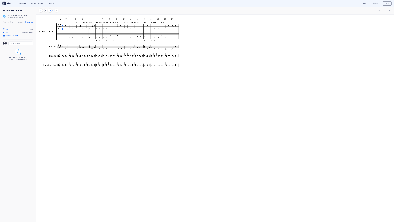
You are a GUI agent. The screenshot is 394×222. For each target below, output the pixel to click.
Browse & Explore (37, 3)
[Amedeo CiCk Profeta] (4, 16)
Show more (29, 22)
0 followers (12, 17)
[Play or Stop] (50, 10)
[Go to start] (45, 10)
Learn (50, 3)
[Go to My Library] (6, 3)
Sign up (375, 3)
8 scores (20, 17)
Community (22, 3)
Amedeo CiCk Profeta (19, 15)
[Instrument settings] (41, 10)
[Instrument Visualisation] (56, 10)
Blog (364, 3)
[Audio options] (52, 10)
